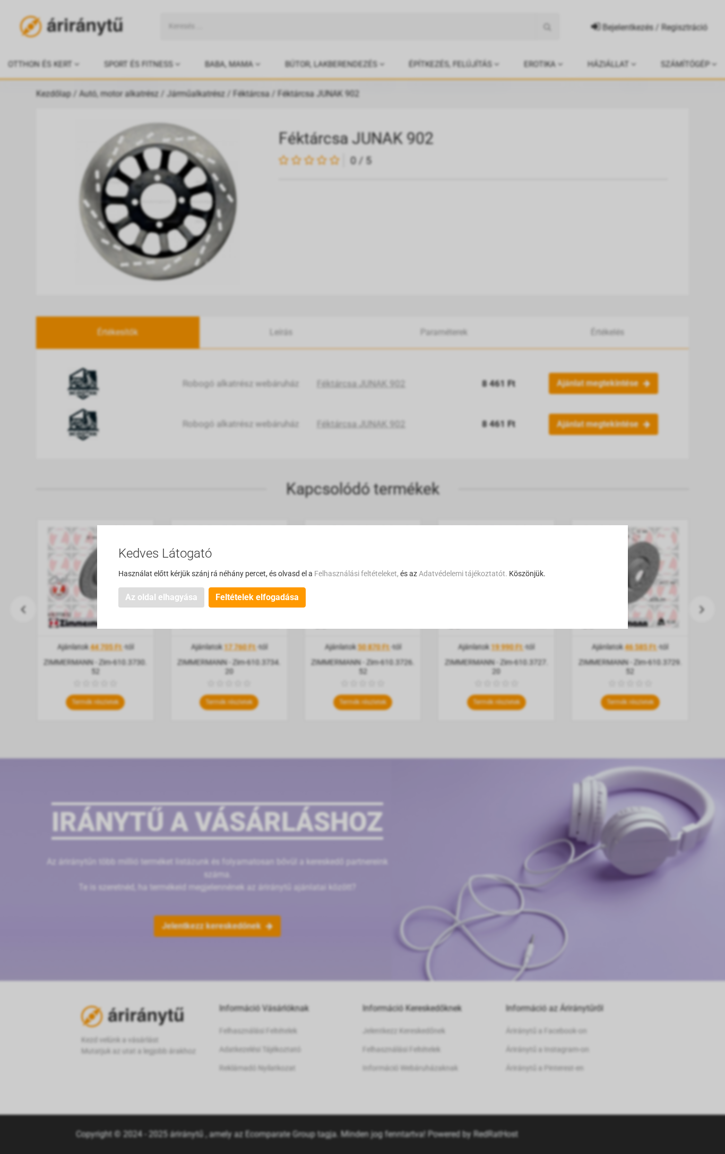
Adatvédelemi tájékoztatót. (464, 573)
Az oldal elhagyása (161, 597)
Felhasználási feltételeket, (357, 573)
